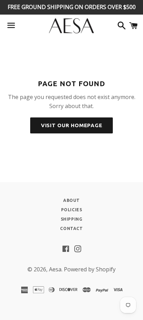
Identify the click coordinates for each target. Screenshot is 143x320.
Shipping (72, 219)
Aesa (55, 269)
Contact (71, 228)
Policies (71, 209)
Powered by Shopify (90, 269)
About (71, 200)
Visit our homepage (71, 125)
